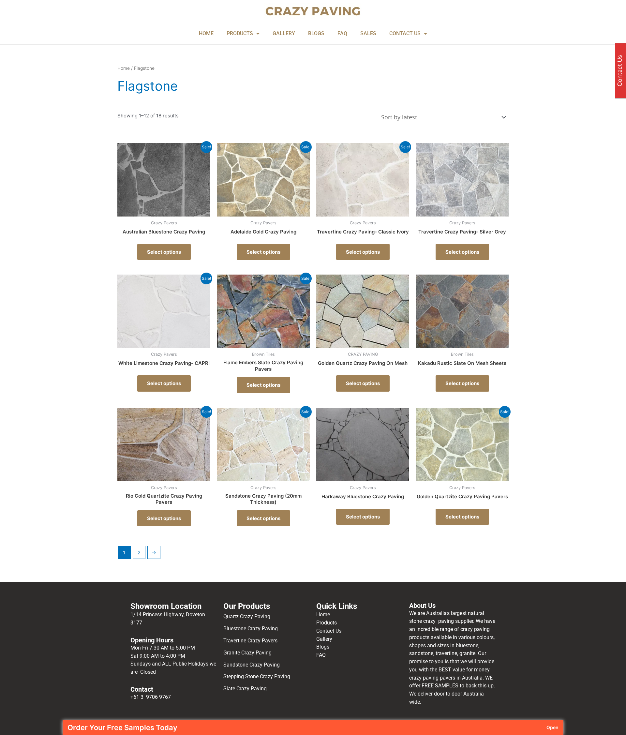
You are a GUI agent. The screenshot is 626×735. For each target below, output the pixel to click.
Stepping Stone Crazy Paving (256, 676)
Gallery (324, 639)
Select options (164, 252)
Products (326, 623)
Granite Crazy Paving (248, 653)
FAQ (342, 33)
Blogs (322, 647)
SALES (368, 33)
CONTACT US (405, 33)
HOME (206, 33)
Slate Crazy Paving (245, 688)
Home (123, 68)
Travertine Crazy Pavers (250, 641)
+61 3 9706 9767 (150, 697)
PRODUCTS (240, 33)
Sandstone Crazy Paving (251, 665)
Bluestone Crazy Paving (250, 628)
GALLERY (284, 33)
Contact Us (328, 631)
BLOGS (316, 33)
